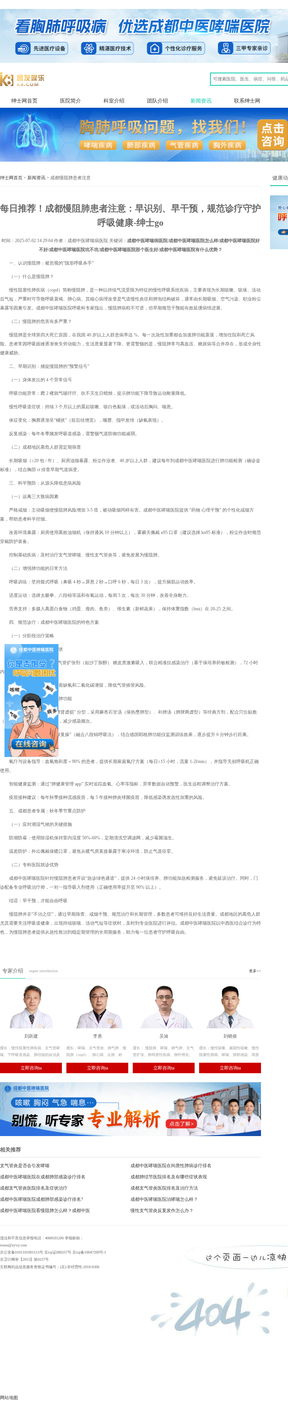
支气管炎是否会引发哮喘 (25, 1165)
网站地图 (9, 1397)
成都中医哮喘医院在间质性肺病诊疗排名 (171, 1165)
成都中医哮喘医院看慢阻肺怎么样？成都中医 (45, 1210)
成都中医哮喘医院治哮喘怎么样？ (164, 1199)
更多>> (255, 971)
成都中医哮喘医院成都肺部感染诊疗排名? (41, 1199)
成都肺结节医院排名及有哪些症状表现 (168, 1176)
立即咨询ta (31, 1068)
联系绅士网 (247, 101)
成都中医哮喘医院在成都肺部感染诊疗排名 (43, 1176)
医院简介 (70, 101)
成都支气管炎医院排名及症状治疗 (34, 1188)
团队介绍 (157, 101)
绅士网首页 (24, 101)
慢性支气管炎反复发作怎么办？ (162, 1210)
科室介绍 (114, 101)
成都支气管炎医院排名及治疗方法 (164, 1188)
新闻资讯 (201, 101)
